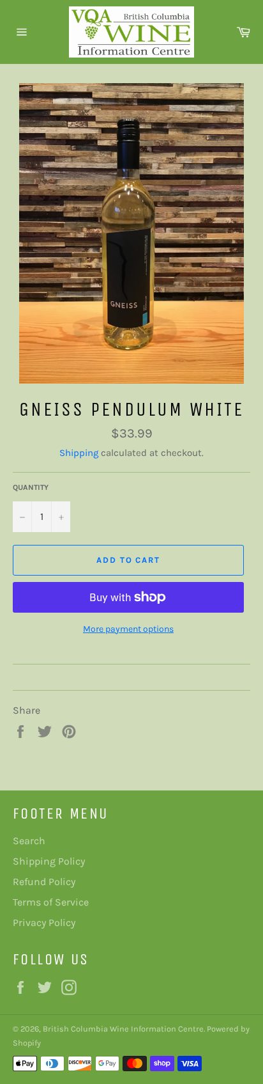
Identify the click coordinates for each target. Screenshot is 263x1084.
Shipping (78, 453)
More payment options (128, 629)
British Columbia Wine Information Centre (123, 1028)
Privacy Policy (44, 922)
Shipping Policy (49, 861)
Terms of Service (51, 902)
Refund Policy (44, 882)
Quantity (31, 487)
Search (29, 841)
